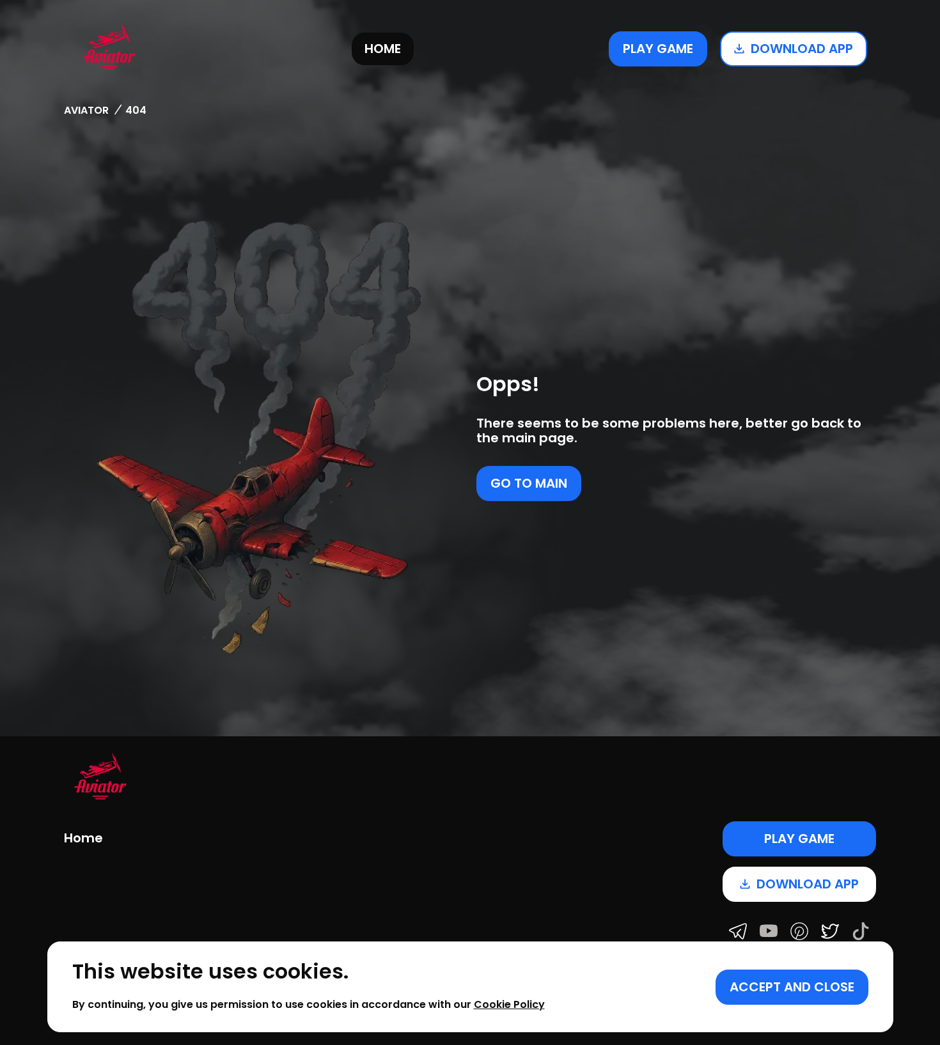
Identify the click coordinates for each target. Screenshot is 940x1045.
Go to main (528, 483)
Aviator (86, 110)
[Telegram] (738, 932)
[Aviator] (109, 48)
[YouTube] (768, 932)
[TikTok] (860, 932)
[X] (830, 932)
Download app (802, 49)
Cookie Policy (509, 1004)
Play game (658, 49)
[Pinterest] (799, 932)
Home (382, 49)
